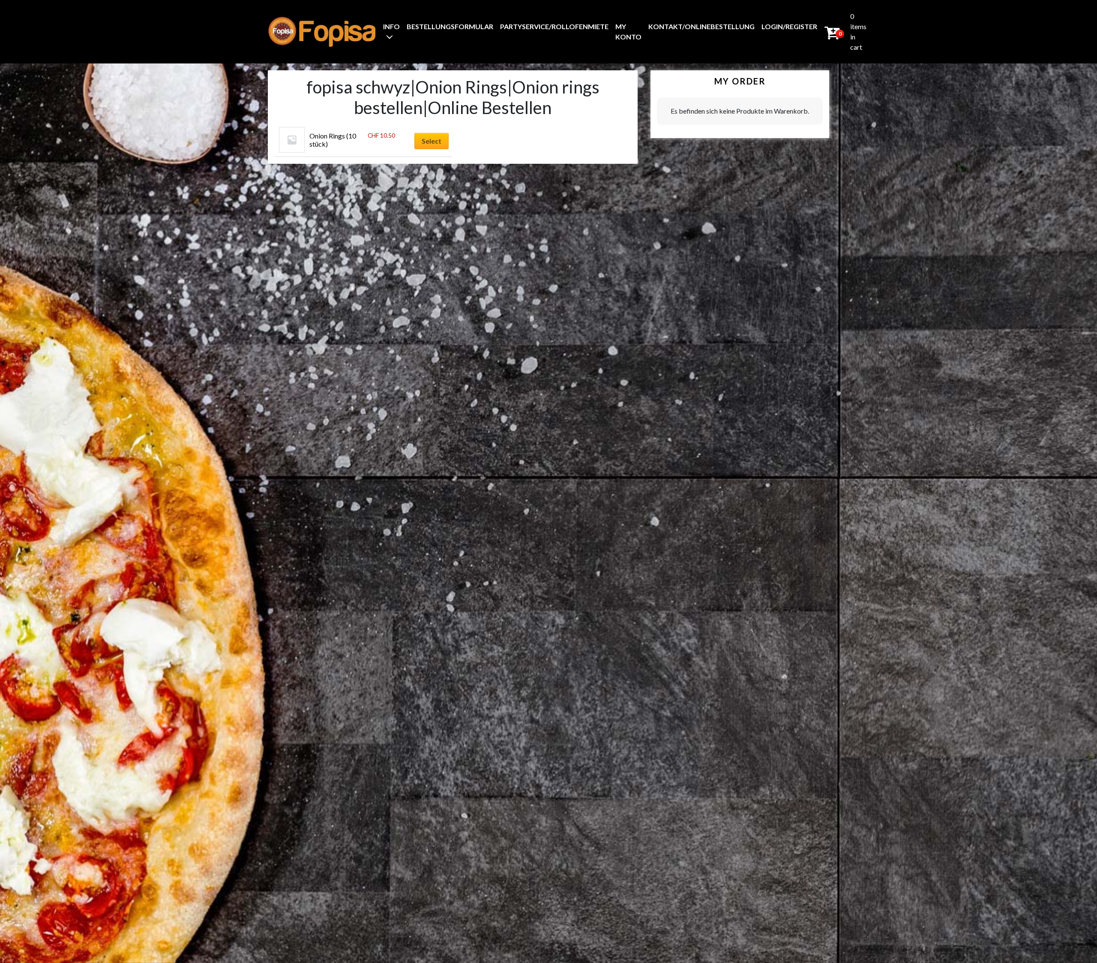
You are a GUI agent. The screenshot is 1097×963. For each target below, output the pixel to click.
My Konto (628, 31)
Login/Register (789, 26)
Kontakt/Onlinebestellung (701, 26)
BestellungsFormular (450, 26)
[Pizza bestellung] (321, 31)
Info (391, 26)
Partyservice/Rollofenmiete (554, 26)
